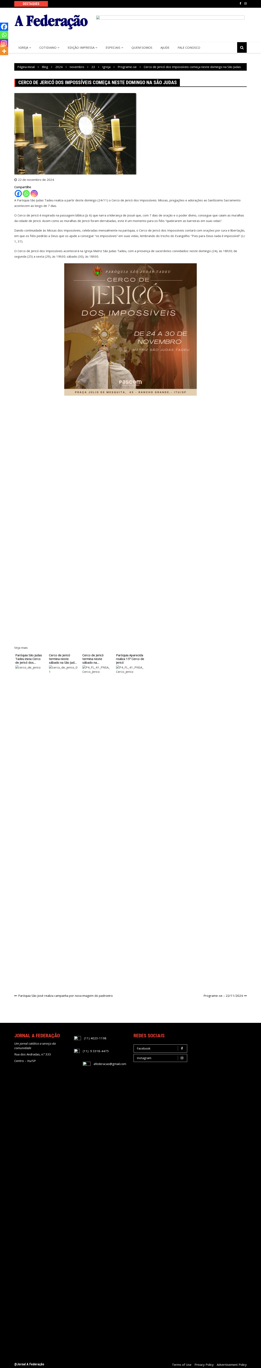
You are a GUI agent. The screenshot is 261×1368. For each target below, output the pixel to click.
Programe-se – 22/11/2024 (223, 996)
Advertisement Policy (232, 1365)
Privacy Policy (204, 1365)
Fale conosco (189, 47)
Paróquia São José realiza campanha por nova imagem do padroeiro (65, 996)
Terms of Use (181, 1365)
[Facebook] (18, 193)
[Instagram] (34, 193)
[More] (4, 51)
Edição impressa (81, 47)
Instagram (245, 3)
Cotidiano (47, 47)
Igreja (23, 47)
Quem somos (142, 47)
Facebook (240, 3)
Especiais (113, 47)
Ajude (164, 47)
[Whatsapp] (26, 193)
